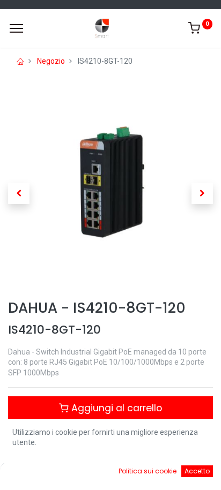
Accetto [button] (197, 471)
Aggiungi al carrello (115, 408)
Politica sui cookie (147, 471)
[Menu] (16, 28)
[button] (19, 193)
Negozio (51, 61)
